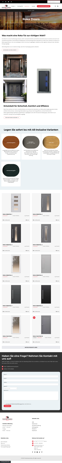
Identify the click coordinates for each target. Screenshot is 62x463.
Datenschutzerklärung (16, 404)
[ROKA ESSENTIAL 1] (16, 203)
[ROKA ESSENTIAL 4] (46, 233)
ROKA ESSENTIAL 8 (38, 305)
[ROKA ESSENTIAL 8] (46, 294)
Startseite (29, 10)
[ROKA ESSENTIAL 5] (16, 263)
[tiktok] (11, 2)
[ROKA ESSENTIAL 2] (46, 203)
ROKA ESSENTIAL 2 (37, 214)
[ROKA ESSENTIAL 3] (16, 233)
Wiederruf (34, 428)
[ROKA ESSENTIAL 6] (46, 263)
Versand (27, 215)
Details (28, 220)
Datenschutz (34, 423)
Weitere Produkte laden (31, 347)
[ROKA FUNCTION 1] (16, 324)
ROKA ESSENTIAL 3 (7, 244)
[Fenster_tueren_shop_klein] (6, 5)
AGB (33, 422)
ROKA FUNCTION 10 (38, 336)
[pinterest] (41, 452)
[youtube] (8, 2)
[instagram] (6, 2)
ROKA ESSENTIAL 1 (7, 214)
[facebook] (3, 2)
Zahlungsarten (35, 427)
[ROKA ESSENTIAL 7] (16, 294)
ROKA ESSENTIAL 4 (38, 244)
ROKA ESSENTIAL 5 (7, 275)
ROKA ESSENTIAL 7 (7, 305)
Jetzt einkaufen (4, 441)
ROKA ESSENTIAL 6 (37, 275)
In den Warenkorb (7, 220)
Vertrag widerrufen (5, 461)
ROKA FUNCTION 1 (7, 336)
